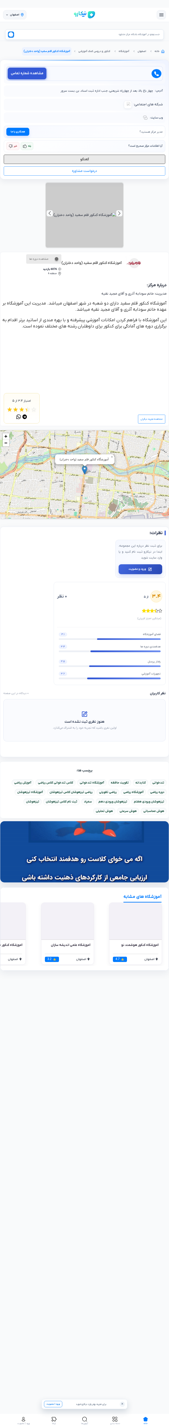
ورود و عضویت (137, 569)
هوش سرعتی (128, 811)
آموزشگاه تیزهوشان (30, 792)
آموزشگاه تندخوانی (92, 783)
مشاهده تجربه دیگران (152, 419)
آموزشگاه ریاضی (133, 792)
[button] (84, 470)
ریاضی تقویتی (108, 792)
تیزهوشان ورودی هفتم (149, 802)
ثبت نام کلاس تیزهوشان (61, 802)
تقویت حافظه (120, 783)
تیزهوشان (32, 802)
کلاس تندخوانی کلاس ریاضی (55, 783)
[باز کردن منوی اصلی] (161, 14)
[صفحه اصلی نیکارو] (84, 14)
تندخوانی (158, 783)
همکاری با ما (18, 132)
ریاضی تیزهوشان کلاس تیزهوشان (71, 792)
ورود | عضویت (53, 1404)
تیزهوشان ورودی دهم (112, 802)
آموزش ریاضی (22, 783)
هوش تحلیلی (104, 811)
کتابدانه (140, 783)
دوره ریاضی (157, 792)
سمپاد (88, 802)
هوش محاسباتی (153, 811)
